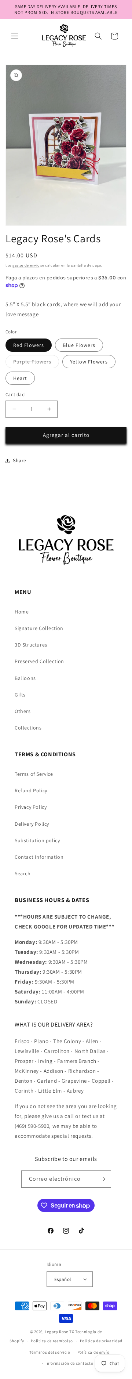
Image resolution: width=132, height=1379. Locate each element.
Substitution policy (37, 840)
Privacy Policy (31, 807)
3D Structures (31, 644)
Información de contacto (69, 1363)
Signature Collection (39, 628)
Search (23, 873)
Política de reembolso (52, 1340)
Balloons (25, 678)
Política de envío (93, 1352)
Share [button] (19, 460)
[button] (15, 36)
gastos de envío (26, 265)
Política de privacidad (101, 1340)
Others (23, 711)
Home (22, 611)
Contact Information (39, 857)
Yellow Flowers (89, 361)
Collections (28, 727)
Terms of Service (34, 774)
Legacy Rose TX (59, 1331)
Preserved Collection (39, 661)
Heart (20, 378)
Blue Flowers (79, 345)
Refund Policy (31, 790)
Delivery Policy (32, 824)
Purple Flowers (36, 363)
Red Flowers (28, 345)
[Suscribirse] (103, 1179)
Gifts (20, 694)
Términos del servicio (49, 1352)
